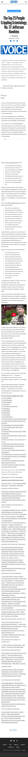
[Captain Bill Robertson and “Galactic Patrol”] (13, 685)
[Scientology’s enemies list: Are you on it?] (12, 553)
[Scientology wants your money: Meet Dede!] (13, 689)
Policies (17, 747)
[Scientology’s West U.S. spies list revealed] (12, 551)
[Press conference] (11, 516)
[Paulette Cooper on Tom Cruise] (15, 582)
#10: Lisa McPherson (7, 416)
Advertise (23, 744)
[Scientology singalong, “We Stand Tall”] (12, 683)
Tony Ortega (15, 36)
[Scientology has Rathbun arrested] (10, 510)
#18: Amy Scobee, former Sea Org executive (12, 444)
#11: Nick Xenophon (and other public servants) (14, 419)
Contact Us (16, 744)
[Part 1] (11, 558)
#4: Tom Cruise (5, 404)
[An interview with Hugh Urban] (15, 647)
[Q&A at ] (7, 632)
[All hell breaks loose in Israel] (9, 673)
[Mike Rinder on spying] (18, 663)
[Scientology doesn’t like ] (12, 630)
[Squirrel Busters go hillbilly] (15, 535)
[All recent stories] (6, 483)
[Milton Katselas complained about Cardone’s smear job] (13, 614)
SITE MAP (23, 750)
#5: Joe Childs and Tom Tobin (9, 406)
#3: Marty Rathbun (6, 402)
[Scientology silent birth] (13, 714)
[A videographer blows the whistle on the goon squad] (13, 537)
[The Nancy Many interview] (14, 655)
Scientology (14, 730)
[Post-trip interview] (7, 520)
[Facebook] (11, 740)
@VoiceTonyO (5, 477)
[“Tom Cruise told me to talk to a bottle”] (12, 576)
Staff (10, 744)
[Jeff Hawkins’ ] (15, 659)
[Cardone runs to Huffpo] (11, 616)
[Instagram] (17, 740)
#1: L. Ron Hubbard (6, 398)
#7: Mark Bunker (5, 410)
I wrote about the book (11, 162)
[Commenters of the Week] (16, 485)
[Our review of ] (10, 622)
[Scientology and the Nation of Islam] (15, 693)
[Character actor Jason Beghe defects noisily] (13, 589)
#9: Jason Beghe (5, 414)
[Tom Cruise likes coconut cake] (10, 578)
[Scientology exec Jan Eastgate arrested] (12, 671)
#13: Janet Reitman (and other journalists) (12, 425)
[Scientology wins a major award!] (10, 687)
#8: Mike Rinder (5, 412)
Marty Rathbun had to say (15, 203)
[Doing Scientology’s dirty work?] (10, 612)
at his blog (15, 347)
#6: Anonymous (5, 408)
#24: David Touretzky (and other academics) (13, 464)
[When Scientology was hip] (8, 695)
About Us (5, 744)
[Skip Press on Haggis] (14, 603)
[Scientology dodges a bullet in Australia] (12, 669)
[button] (2, 2)
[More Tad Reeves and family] (13, 718)
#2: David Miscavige (6, 400)
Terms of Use (11, 747)
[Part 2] (16, 558)
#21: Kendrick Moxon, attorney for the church (13, 454)
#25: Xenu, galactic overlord (9, 467)
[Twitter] (14, 740)
